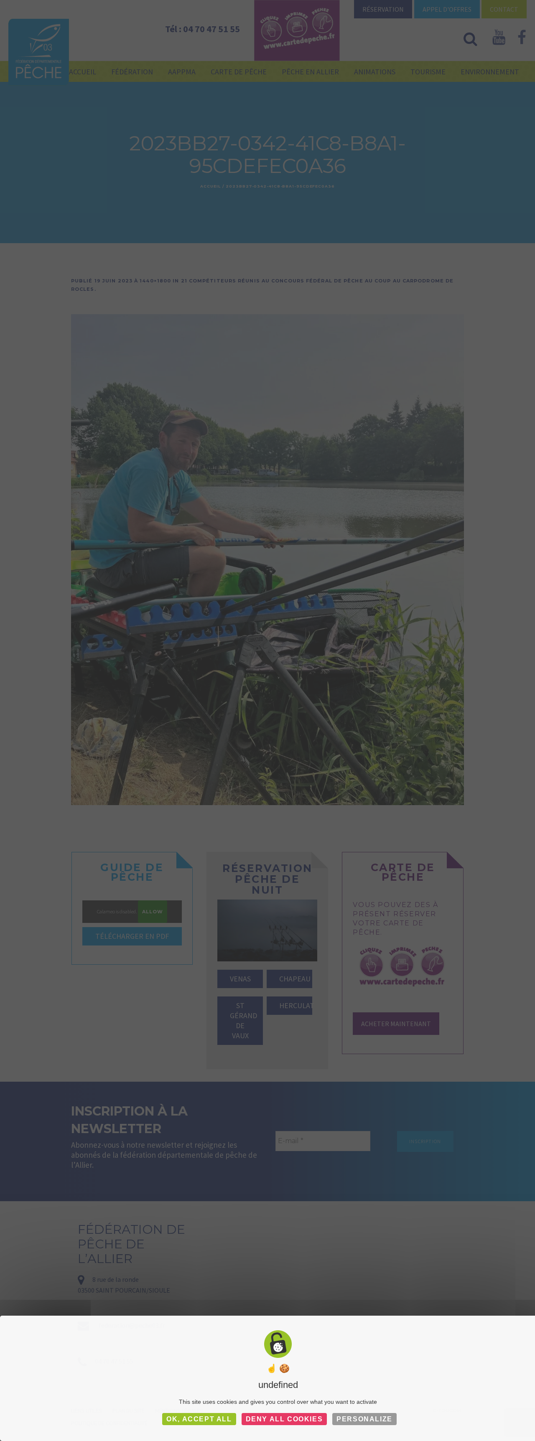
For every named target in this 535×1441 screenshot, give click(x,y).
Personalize (364, 1419)
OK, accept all (199, 1419)
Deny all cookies (284, 1419)
